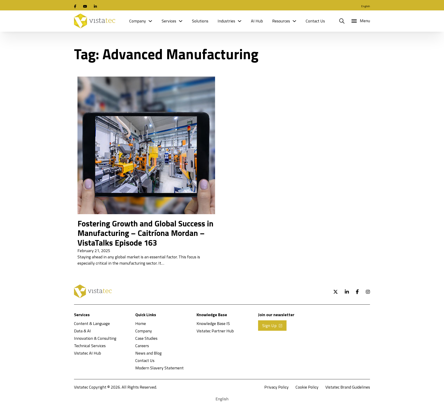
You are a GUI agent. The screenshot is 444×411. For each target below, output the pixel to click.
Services (169, 21)
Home (140, 323)
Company (137, 21)
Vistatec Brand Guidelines (347, 387)
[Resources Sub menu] (294, 21)
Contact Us (315, 21)
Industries (226, 21)
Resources (281, 21)
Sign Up (269, 325)
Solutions (200, 21)
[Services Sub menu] (181, 21)
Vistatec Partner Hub (215, 331)
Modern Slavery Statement (159, 368)
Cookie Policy (307, 387)
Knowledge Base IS (213, 323)
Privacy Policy (276, 387)
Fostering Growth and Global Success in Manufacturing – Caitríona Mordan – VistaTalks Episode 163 (145, 233)
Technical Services (90, 346)
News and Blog (148, 353)
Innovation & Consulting (95, 338)
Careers (142, 346)
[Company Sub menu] (150, 21)
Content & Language (92, 323)
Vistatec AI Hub (87, 353)
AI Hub (257, 21)
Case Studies (146, 338)
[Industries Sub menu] (239, 21)
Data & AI (82, 331)
